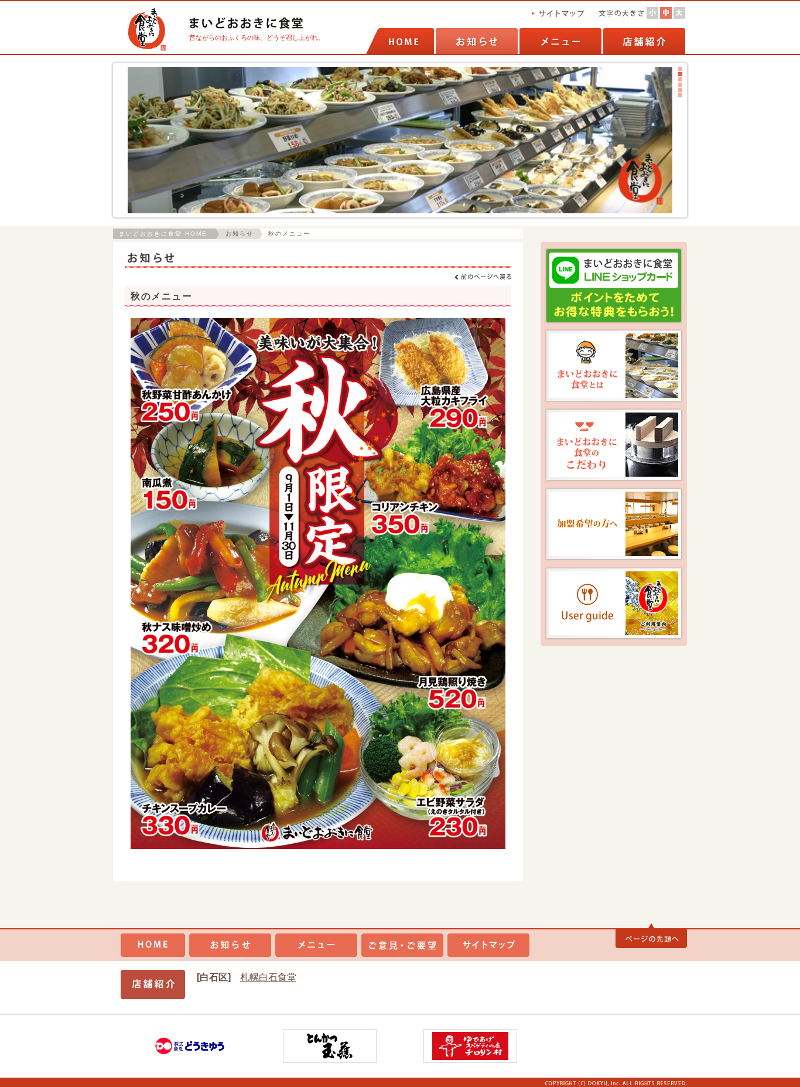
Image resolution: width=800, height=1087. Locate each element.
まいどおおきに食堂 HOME (163, 233)
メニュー (559, 41)
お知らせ (476, 41)
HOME (400, 41)
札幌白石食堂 (268, 977)
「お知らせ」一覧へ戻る (482, 277)
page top (651, 936)
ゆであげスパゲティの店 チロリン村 (470, 1046)
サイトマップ (488, 945)
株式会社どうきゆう (189, 1046)
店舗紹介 (643, 41)
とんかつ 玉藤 (330, 1046)
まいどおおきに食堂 (153, 945)
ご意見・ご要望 (402, 945)
